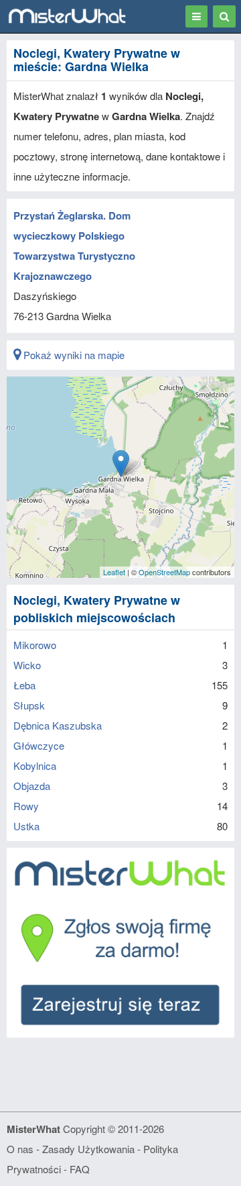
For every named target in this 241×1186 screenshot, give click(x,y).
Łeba (24, 685)
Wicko (27, 665)
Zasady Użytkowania (88, 1149)
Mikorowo (34, 645)
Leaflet (114, 571)
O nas (20, 1149)
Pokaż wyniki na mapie (73, 355)
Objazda (31, 786)
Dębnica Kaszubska (57, 725)
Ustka (26, 826)
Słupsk (29, 705)
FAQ (80, 1169)
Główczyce (38, 745)
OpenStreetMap (164, 571)
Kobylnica (34, 765)
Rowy (26, 806)
